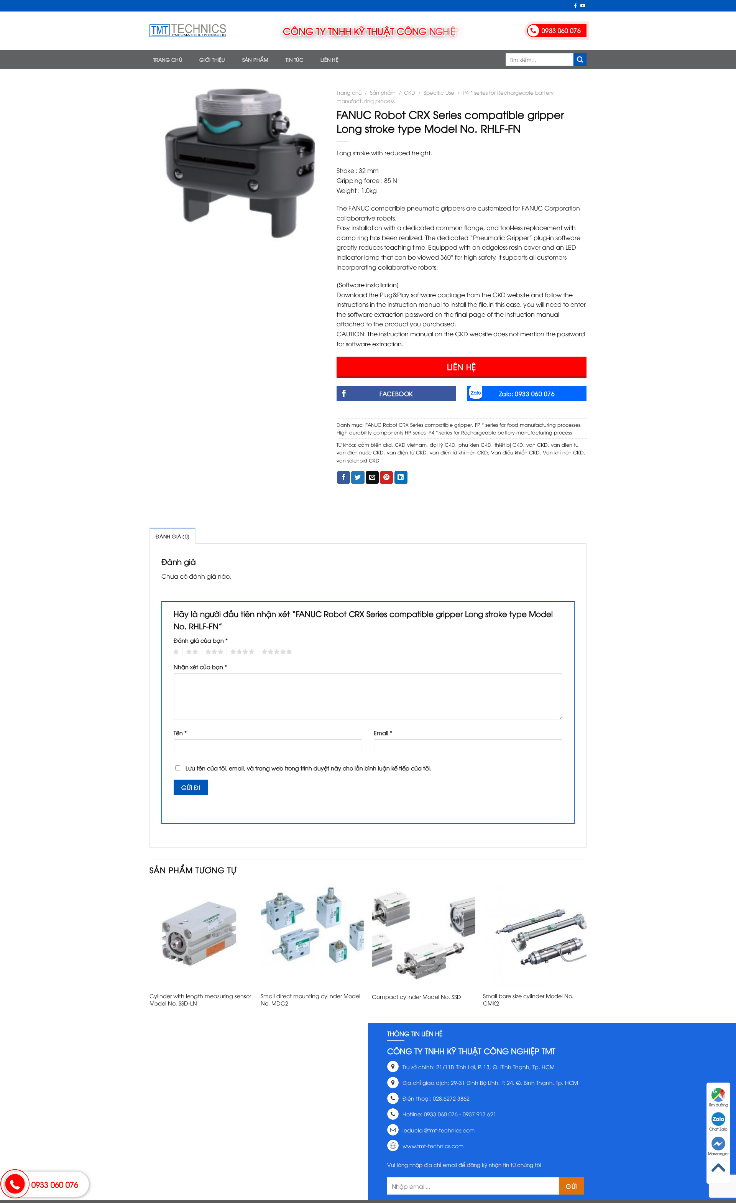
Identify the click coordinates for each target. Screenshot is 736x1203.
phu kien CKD (474, 444)
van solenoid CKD (358, 460)
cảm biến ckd (375, 444)
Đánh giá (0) (172, 536)
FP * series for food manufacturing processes (527, 424)
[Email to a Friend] (372, 477)
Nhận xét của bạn (200, 666)
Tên (180, 732)
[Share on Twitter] (357, 477)
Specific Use (439, 92)
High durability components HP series (381, 432)
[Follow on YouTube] (582, 6)
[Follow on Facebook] (575, 6)
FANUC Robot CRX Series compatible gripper (418, 424)
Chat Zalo (718, 1128)
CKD (409, 92)
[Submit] (579, 59)
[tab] (173, 536)
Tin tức (294, 59)
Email (383, 732)
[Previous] (150, 952)
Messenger (718, 1153)
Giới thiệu (212, 59)
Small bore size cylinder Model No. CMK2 (528, 999)
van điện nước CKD (360, 452)
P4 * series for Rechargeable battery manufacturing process (500, 432)
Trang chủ (167, 59)
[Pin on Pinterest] (386, 477)
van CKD (537, 444)
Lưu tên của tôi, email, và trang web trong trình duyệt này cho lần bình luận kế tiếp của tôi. (308, 768)
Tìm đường (718, 1104)
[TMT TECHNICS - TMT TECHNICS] (188, 30)
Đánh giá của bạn (201, 640)
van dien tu (564, 444)
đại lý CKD (442, 444)
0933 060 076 (54, 1184)
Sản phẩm (255, 59)
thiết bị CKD (509, 444)
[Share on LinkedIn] (400, 477)
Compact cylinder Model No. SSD (416, 996)
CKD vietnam (411, 444)
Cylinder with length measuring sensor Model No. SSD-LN (200, 999)
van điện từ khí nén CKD (459, 452)
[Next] (586, 952)
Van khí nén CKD (563, 452)
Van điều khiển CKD (515, 452)
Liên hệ (329, 59)
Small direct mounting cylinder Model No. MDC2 (310, 999)
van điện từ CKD (407, 452)
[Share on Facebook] (343, 477)
